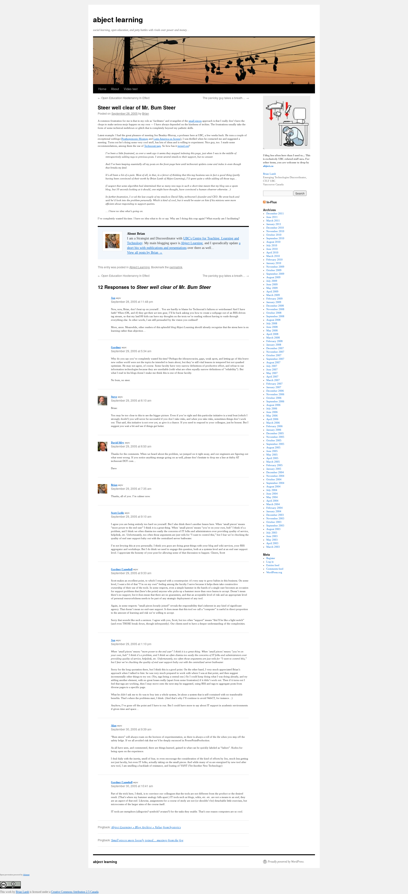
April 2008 (272, 334)
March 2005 (273, 461)
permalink (176, 267)
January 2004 (273, 511)
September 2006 (275, 401)
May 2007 (272, 373)
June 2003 (272, 536)
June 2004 (272, 493)
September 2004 (275, 483)
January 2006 (273, 429)
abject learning (118, 19)
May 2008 (272, 330)
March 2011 (273, 220)
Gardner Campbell (121, 569)
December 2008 (275, 305)
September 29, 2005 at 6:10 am (131, 400)
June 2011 (272, 217)
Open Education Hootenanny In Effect (123, 98)
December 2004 (275, 472)
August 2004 (273, 486)
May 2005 (272, 454)
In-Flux (272, 202)
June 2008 (272, 326)
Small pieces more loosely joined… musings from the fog (147, 840)
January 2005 (273, 468)
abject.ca (268, 166)
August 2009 (273, 277)
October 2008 (273, 312)
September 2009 (275, 273)
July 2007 (271, 366)
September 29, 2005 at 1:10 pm (131, 644)
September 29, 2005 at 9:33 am (131, 573)
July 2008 (271, 323)
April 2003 (272, 543)
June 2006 (272, 412)
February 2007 (274, 383)
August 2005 (273, 447)
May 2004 (272, 497)
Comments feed (274, 568)
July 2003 (271, 532)
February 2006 (274, 426)
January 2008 (273, 344)
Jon (113, 297)
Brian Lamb (269, 173)
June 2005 (272, 451)
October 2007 (273, 355)
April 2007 (272, 376)
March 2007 (273, 380)
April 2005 (272, 458)
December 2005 (275, 433)
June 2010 (272, 248)
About (115, 89)
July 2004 (271, 490)
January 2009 (273, 302)
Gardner (116, 347)
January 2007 (273, 387)
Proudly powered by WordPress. (286, 861)
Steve (114, 396)
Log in (270, 561)
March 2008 (273, 337)
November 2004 (275, 475)
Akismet (26, 875)
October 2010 (273, 234)
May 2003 (272, 539)
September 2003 (275, 525)
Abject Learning (192, 243)
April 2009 (272, 291)
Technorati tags (152, 145)
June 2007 (272, 369)
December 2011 (275, 213)
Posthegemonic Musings (135, 138)
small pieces (195, 120)
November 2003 (275, 518)
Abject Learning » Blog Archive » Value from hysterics (146, 827)
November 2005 (275, 436)
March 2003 (273, 546)
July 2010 (271, 245)
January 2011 (273, 224)
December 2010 (275, 227)
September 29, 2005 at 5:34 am (131, 351)
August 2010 (273, 241)
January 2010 (273, 263)
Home (102, 89)
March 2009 (273, 295)
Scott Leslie (117, 512)
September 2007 (275, 358)
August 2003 (273, 529)
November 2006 (275, 394)
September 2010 (275, 238)
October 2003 (273, 522)
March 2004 (273, 504)
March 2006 (273, 422)
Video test (131, 89)
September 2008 (275, 316)
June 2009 (272, 284)
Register (270, 558)
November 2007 (275, 351)
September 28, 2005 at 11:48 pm (132, 301)
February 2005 (274, 465)
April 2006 (272, 419)
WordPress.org (274, 572)
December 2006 (275, 390)
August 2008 (273, 319)
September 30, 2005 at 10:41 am (132, 786)
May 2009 (272, 287)
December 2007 (275, 348)
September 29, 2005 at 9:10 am (131, 516)
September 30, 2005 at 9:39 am (131, 729)
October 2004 (273, 479)
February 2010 (274, 259)
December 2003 (275, 514)
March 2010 (273, 256)
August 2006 (273, 405)
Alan (113, 725)
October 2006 (273, 397)
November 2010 (275, 231)
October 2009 (273, 270)
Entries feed (272, 565)
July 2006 (271, 408)
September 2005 (275, 444)
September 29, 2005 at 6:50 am (131, 446)
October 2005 (273, 440)
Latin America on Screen (166, 138)
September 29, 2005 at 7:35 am (131, 488)
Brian (145, 113)
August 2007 (273, 362)
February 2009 (274, 298)
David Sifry (117, 442)
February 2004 (274, 507)
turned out (183, 145)
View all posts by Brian (144, 252)
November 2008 (275, 309)
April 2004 (272, 500)
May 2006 (272, 415)
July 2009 (271, 280)
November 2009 (275, 266)
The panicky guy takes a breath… (226, 98)
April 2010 (272, 252)
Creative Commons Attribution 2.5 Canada (74, 892)
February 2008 (274, 341)
